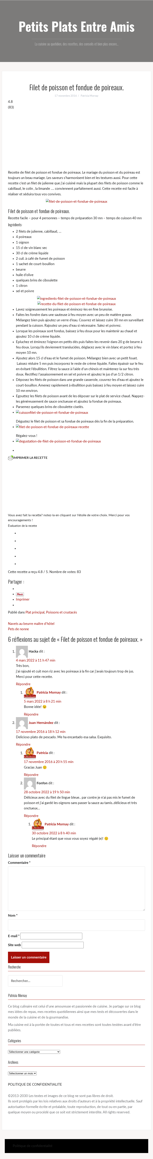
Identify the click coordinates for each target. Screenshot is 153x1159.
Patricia (42, 753)
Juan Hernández (41, 722)
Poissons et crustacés (61, 612)
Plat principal (35, 612)
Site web (14, 945)
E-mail (14, 936)
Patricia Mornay (89, 96)
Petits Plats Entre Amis (76, 26)
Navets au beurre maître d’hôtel (31, 623)
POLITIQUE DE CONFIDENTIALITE (35, 1084)
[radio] (80, 533)
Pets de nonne (18, 629)
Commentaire (19, 862)
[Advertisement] (76, 140)
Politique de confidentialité (32, 1146)
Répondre (23, 684)
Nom (13, 915)
